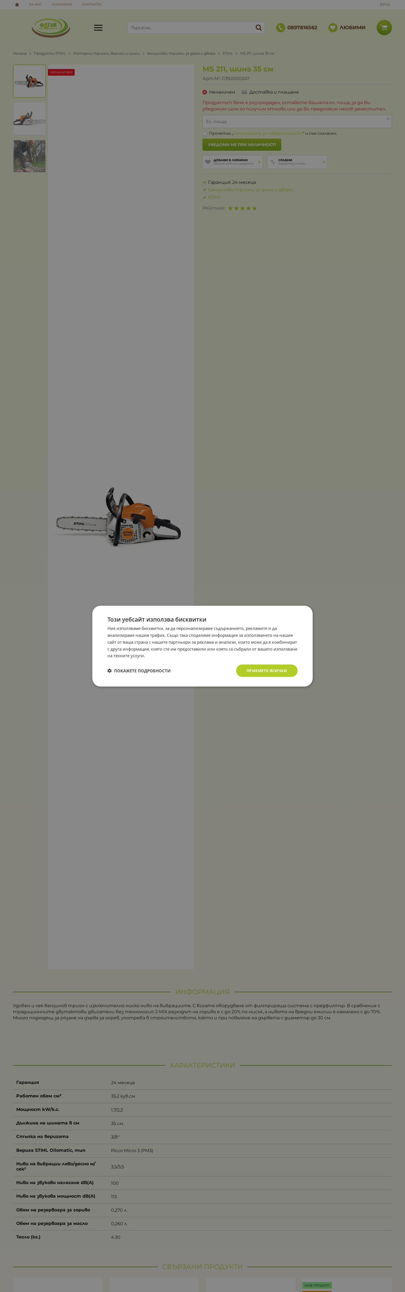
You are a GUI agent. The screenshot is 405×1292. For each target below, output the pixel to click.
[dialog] (202, 646)
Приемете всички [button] (267, 670)
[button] (139, 671)
